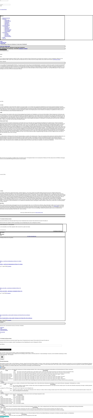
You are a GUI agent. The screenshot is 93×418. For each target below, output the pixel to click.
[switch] (0, 392)
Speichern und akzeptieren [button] (4, 416)
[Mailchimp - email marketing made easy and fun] (54, 350)
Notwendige (3, 367)
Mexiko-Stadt (7, 46)
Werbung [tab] (1, 404)
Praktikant (21, 48)
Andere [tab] (1, 391)
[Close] (0, 333)
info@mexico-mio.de (56, 59)
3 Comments (9, 320)
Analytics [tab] (1, 381)
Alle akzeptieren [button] (10, 354)
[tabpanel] (46, 375)
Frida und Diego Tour (39, 212)
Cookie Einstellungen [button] (3, 354)
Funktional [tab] (2, 411)
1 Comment (25, 48)
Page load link (2, 332)
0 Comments (9, 266)
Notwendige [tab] (2, 366)
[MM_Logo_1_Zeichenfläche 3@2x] (31, 14)
